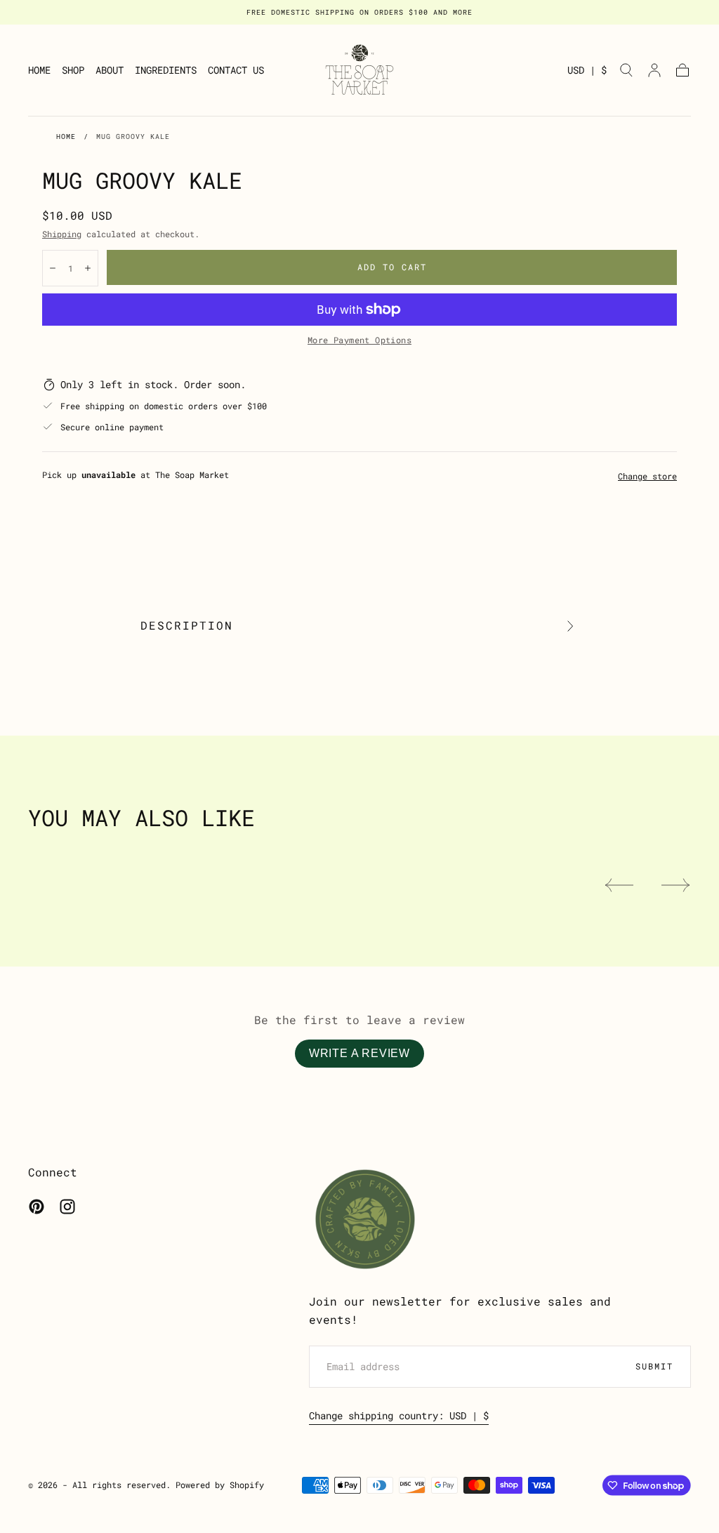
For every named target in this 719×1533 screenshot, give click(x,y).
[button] (587, 73)
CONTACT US (236, 71)
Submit (654, 1366)
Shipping (61, 233)
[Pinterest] (36, 1206)
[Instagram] (67, 1206)
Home (66, 136)
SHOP (73, 71)
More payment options (359, 339)
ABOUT (109, 71)
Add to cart (392, 266)
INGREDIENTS (166, 71)
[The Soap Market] (365, 1219)
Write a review (359, 1053)
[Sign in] (654, 70)
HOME (39, 71)
